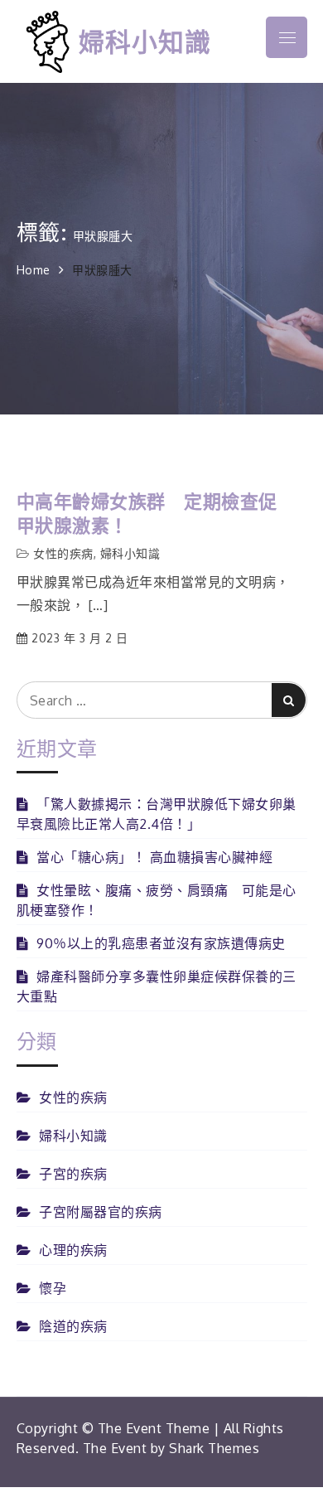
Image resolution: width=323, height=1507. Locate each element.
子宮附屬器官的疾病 (100, 1212)
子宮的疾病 (73, 1173)
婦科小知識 (145, 41)
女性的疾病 (63, 553)
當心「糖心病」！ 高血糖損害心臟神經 (154, 857)
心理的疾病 (73, 1250)
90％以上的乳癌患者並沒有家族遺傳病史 (161, 943)
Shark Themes (214, 1448)
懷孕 (52, 1288)
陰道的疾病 (73, 1326)
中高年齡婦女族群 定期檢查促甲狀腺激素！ (147, 512)
